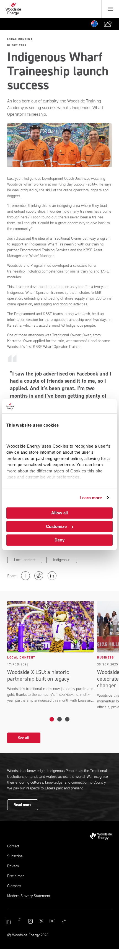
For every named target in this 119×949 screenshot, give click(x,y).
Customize (56, 526)
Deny (59, 540)
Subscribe (15, 856)
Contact (13, 846)
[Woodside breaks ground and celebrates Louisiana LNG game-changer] (59, 719)
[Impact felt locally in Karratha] (67, 719)
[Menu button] (110, 9)
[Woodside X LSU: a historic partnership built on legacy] (52, 719)
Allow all (59, 513)
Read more (23, 804)
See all (23, 738)
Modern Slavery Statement (28, 895)
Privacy (13, 866)
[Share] (108, 23)
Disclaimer (15, 876)
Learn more (91, 497)
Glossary (14, 886)
